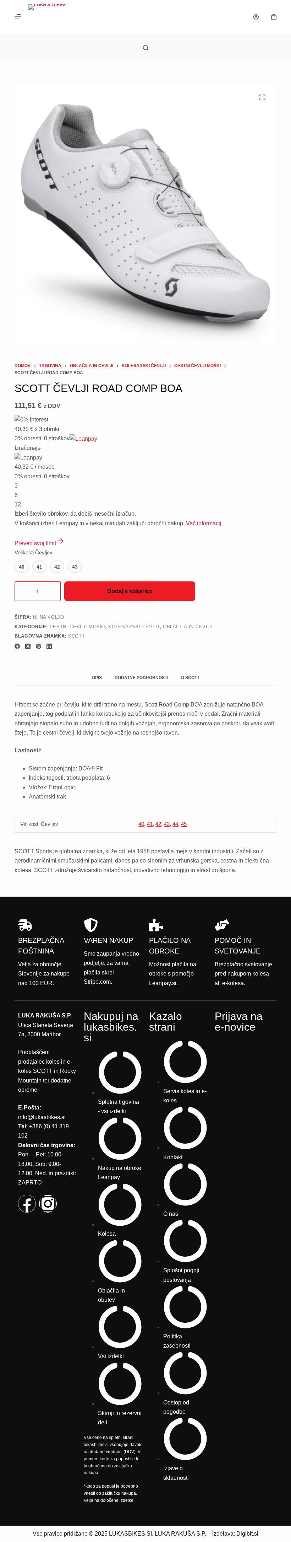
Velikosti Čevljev (34, 552)
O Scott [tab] (190, 677)
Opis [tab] (97, 677)
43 (167, 824)
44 (175, 824)
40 (141, 824)
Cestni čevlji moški (77, 626)
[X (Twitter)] (28, 646)
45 (184, 824)
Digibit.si (247, 1534)
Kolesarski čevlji (133, 626)
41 (150, 824)
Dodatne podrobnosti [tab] (141, 677)
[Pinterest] (38, 646)
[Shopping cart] (273, 17)
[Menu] (18, 17)
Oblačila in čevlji (188, 626)
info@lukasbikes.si (42, 1117)
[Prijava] (256, 17)
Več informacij (203, 523)
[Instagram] (48, 1204)
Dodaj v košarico (130, 591)
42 (158, 824)
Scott (76, 636)
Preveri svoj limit (35, 543)
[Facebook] (17, 646)
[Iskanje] (145, 47)
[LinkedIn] (49, 646)
